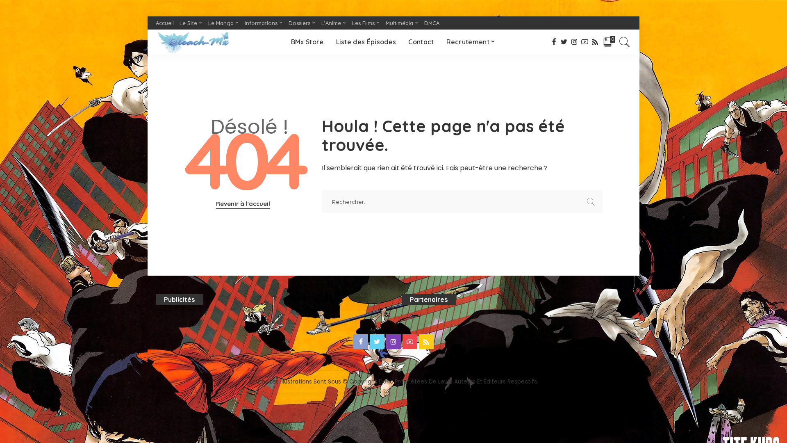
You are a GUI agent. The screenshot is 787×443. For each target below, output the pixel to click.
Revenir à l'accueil (243, 204)
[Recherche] (624, 42)
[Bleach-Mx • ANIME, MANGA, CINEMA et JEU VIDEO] (193, 42)
